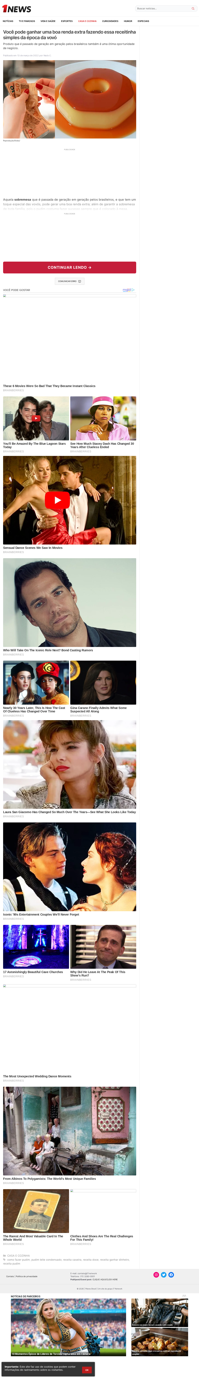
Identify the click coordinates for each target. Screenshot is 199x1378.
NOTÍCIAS (8, 21)
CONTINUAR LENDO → (70, 267)
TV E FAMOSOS (27, 21)
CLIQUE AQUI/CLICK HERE (105, 1279)
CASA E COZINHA (87, 21)
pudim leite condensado (46, 1259)
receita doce (91, 1259)
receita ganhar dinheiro (114, 1259)
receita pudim (11, 1263)
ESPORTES (67, 21)
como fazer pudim (18, 1259)
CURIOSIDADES (110, 21)
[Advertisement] (69, 172)
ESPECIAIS (143, 21)
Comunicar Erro (67, 281)
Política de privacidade (26, 1276)
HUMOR (128, 21)
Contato (10, 1276)
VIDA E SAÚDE (48, 21)
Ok (86, 1370)
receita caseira (72, 1259)
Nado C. (47, 55)
